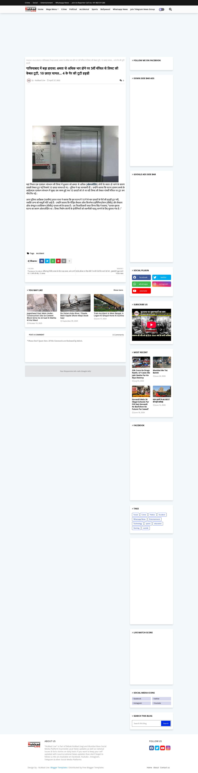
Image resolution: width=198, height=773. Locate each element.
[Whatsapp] (52, 261)
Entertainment (47, 2)
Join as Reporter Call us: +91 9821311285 (88, 2)
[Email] (63, 261)
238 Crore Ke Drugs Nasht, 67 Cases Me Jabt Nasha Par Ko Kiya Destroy (141, 374)
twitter (163, 277)
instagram (163, 284)
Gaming (136, 528)
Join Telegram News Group (142, 9)
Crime (27, 2)
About (156, 767)
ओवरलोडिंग (92, 184)
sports (148, 523)
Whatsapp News (62, 2)
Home (40, 9)
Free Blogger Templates (93, 767)
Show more (118, 290)
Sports (95, 9)
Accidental (84, 9)
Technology (137, 523)
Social (35, 2)
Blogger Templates (59, 767)
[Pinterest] (58, 261)
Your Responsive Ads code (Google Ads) (75, 371)
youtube (143, 291)
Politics (152, 515)
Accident (37, 60)
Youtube (157, 703)
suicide (145, 528)
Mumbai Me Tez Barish (160, 371)
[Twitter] (47, 261)
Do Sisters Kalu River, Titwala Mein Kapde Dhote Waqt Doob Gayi (74, 315)
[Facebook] (41, 261)
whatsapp (143, 284)
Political (73, 9)
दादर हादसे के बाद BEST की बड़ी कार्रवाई (161, 400)
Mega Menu (51, 9)
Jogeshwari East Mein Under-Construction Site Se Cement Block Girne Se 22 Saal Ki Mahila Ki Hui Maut (41, 316)
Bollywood (105, 9)
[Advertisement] (99, 34)
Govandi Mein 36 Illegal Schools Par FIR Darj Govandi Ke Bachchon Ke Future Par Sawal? (140, 404)
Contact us (165, 767)
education (157, 523)
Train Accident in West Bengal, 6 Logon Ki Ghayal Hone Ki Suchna (109, 314)
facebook (143, 277)
